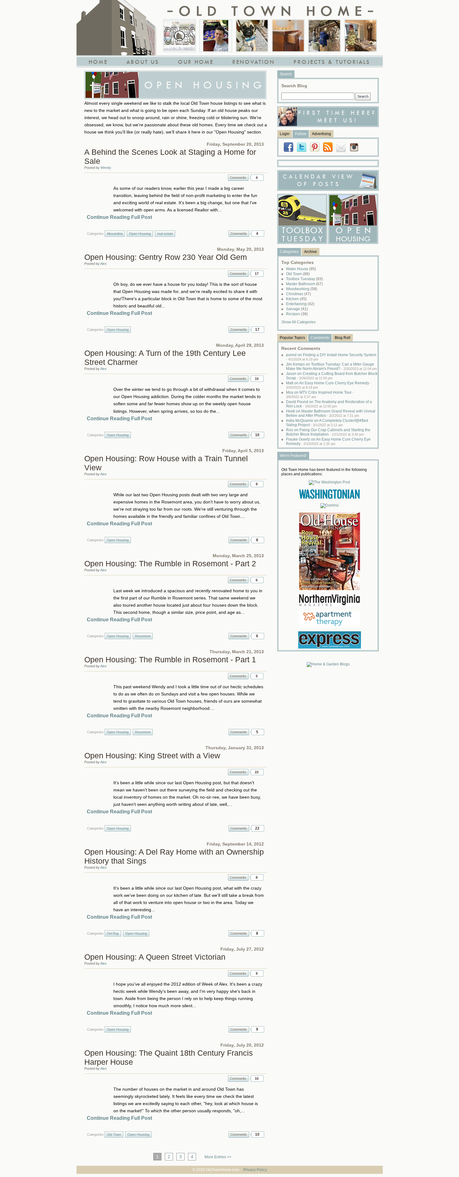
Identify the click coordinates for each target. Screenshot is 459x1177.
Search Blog (294, 85)
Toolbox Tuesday (304, 279)
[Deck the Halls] (361, 36)
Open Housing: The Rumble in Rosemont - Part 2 (170, 563)
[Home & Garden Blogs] (328, 664)
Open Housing (140, 233)
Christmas (298, 294)
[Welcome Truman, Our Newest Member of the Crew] (252, 36)
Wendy (106, 167)
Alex (103, 263)
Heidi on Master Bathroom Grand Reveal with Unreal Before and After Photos (330, 413)
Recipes (297, 314)
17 (257, 273)
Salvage (297, 309)
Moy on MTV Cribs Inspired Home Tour (320, 394)
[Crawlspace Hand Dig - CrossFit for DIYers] (216, 36)
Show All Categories (298, 322)
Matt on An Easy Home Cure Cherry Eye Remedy (328, 385)
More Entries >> (218, 1157)
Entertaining (300, 304)
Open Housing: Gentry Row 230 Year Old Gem (165, 257)
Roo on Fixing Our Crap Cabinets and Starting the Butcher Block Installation (328, 432)
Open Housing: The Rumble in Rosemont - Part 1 (170, 659)
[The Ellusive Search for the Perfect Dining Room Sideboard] (288, 36)
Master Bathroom (304, 284)
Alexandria (115, 233)
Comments (238, 177)
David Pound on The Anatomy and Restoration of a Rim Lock (329, 404)
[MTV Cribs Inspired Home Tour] (179, 36)
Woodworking (301, 289)
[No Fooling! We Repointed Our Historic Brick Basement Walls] (324, 36)
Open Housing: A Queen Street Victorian (154, 956)
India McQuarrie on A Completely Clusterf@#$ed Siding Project (327, 422)
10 (257, 379)
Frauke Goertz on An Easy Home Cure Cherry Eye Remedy (328, 441)
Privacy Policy (255, 1170)
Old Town (114, 1134)
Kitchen (296, 299)
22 (257, 772)
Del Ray (113, 933)
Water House (301, 269)
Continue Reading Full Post (119, 217)
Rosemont (143, 636)
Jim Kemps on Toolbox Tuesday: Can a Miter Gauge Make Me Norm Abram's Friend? (331, 366)
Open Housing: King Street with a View (152, 755)
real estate (165, 233)
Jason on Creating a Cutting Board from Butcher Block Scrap (332, 375)
